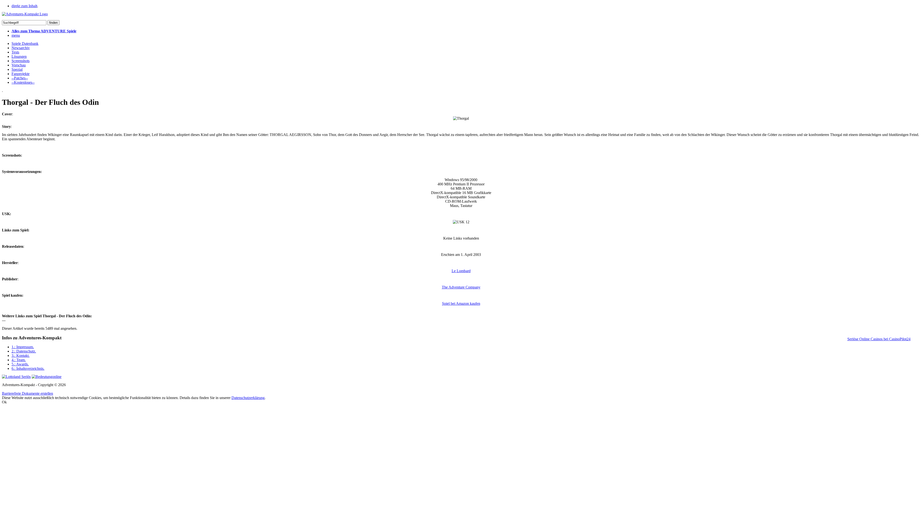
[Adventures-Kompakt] (25, 14)
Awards (20, 364)
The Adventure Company (461, 287)
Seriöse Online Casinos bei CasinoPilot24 (878, 339)
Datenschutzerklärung (248, 398)
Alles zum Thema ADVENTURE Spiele (44, 31)
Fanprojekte (21, 74)
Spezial (17, 69)
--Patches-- (20, 78)
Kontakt (21, 355)
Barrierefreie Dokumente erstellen (27, 393)
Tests (15, 52)
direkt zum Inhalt (24, 6)
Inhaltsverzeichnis (28, 368)
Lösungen (19, 56)
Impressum (23, 347)
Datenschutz (24, 351)
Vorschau (19, 65)
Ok (4, 402)
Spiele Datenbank (25, 43)
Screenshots (21, 61)
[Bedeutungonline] (46, 377)
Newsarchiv (21, 48)
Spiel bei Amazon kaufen (461, 303)
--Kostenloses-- (23, 82)
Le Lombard (461, 271)
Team (19, 360)
